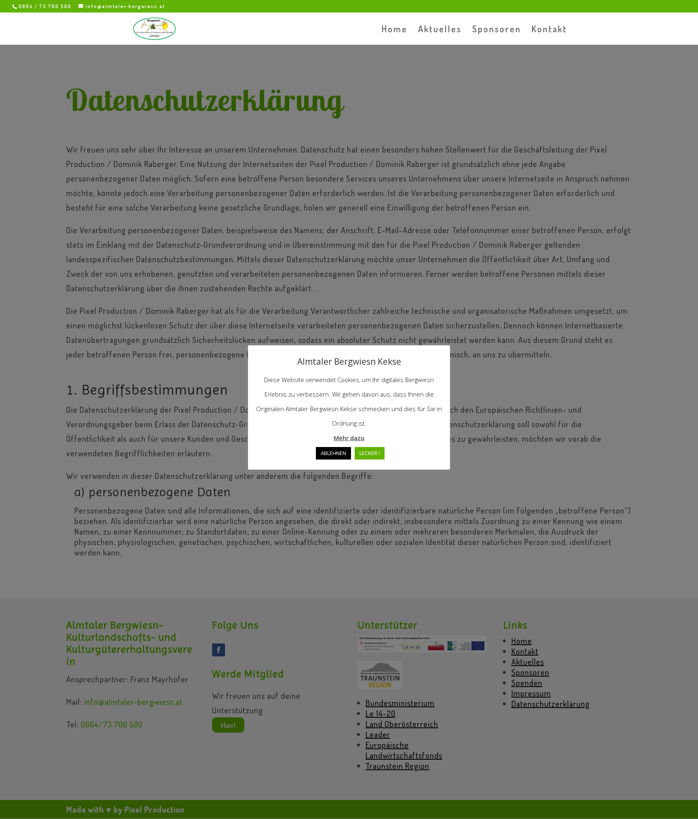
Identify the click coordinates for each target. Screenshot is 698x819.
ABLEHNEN (333, 453)
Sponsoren (496, 30)
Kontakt (549, 30)
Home (395, 30)
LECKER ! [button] (370, 453)
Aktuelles (440, 30)
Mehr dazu (349, 438)
